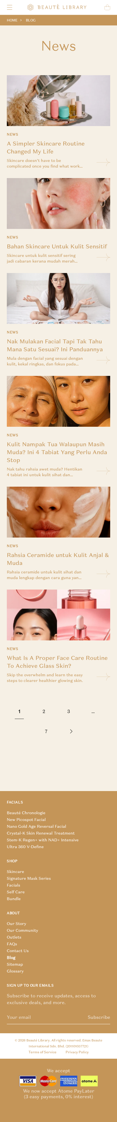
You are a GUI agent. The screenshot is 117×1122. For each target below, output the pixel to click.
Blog (11, 957)
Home (12, 20)
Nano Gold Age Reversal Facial (36, 826)
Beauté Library (38, 1040)
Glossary (15, 971)
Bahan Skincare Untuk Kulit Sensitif (57, 246)
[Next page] (71, 731)
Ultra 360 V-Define (25, 846)
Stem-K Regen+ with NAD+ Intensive (43, 839)
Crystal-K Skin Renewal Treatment (41, 833)
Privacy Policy (77, 1052)
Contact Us (18, 950)
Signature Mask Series (29, 878)
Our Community (22, 930)
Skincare (15, 871)
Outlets (14, 937)
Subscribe (99, 1017)
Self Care (16, 891)
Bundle (14, 898)
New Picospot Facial (26, 819)
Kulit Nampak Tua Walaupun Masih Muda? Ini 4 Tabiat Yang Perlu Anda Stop (57, 452)
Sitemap (15, 964)
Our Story (16, 923)
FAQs (12, 943)
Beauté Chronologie (26, 812)
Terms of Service (42, 1052)
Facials (13, 885)
